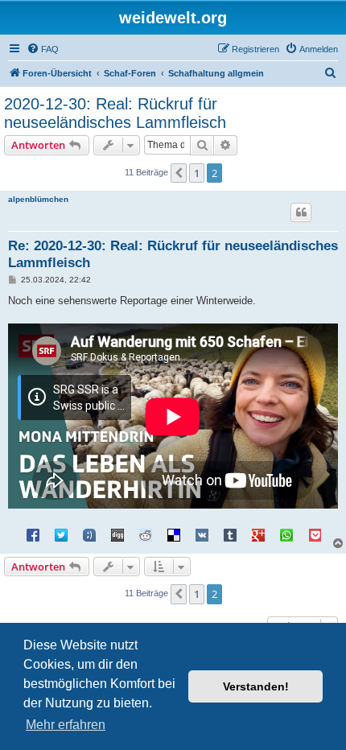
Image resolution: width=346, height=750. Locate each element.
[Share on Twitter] (61, 534)
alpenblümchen (38, 199)
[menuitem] (43, 49)
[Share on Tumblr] (230, 534)
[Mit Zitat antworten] (300, 212)
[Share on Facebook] (33, 534)
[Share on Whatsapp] (286, 534)
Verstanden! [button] (256, 686)
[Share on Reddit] (146, 534)
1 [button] (197, 173)
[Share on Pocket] (314, 534)
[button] (179, 173)
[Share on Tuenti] (89, 534)
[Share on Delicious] (174, 534)
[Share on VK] (202, 534)
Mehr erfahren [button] (65, 724)
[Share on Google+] (258, 534)
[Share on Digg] (117, 534)
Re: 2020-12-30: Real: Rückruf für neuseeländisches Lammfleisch (173, 254)
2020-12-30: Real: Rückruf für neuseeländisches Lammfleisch (115, 113)
